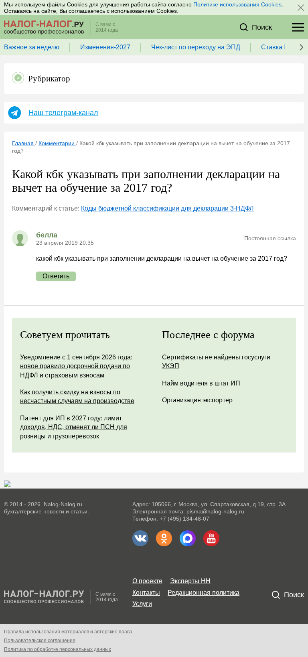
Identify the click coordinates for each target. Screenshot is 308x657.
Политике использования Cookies (237, 4)
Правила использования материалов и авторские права (68, 632)
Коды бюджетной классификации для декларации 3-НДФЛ (167, 208)
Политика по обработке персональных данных (57, 649)
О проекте (147, 581)
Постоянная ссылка (270, 238)
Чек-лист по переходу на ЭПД (195, 47)
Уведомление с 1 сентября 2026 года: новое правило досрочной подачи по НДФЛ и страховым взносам (76, 366)
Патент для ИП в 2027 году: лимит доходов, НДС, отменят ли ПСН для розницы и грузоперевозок (73, 427)
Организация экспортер (197, 400)
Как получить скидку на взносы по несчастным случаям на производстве (77, 396)
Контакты (146, 592)
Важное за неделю (31, 47)
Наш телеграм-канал (63, 113)
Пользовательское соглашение (39, 640)
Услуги (142, 603)
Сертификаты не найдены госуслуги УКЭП (216, 361)
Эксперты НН (190, 581)
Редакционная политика (203, 592)
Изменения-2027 (105, 47)
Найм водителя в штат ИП (201, 383)
